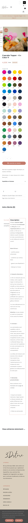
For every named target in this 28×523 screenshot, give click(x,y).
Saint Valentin (19, 195)
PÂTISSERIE (6, 489)
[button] (14, 181)
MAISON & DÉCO (7, 492)
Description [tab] (6, 220)
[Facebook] (3, 191)
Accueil (4, 16)
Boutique (10, 16)
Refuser (19, 520)
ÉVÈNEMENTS (6, 498)
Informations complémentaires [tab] (6, 224)
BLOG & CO (6, 505)
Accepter (9, 520)
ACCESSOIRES (6, 495)
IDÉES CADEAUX (7, 502)
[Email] (15, 191)
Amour (6, 198)
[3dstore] (5, 6)
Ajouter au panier (15, 163)
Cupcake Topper (11, 195)
